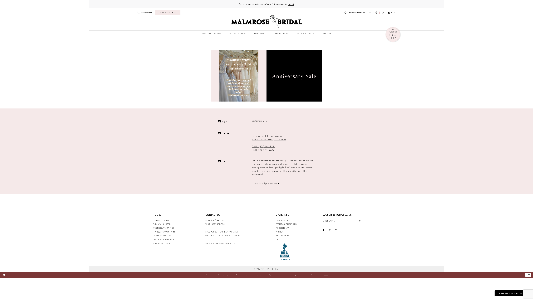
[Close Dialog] (4, 274)
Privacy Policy (284, 220)
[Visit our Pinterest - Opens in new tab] (336, 230)
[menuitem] (145, 12)
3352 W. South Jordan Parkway (267, 136)
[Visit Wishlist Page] (382, 12)
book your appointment (273, 170)
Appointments (283, 236)
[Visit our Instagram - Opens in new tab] (330, 230)
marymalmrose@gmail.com (220, 243)
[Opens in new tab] (284, 251)
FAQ (278, 240)
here (326, 274)
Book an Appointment (266, 183)
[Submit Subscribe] (360, 220)
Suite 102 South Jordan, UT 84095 (269, 139)
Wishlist (280, 232)
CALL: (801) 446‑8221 (263, 146)
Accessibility (283, 228)
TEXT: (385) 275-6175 (263, 149)
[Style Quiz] (393, 35)
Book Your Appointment (512, 293)
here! (291, 4)
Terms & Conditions (286, 224)
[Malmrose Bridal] (266, 21)
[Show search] (370, 12)
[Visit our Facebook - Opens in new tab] (323, 230)
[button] (376, 12)
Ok (528, 274)
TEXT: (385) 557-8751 (215, 224)
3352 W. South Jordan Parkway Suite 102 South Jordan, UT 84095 (222, 234)
